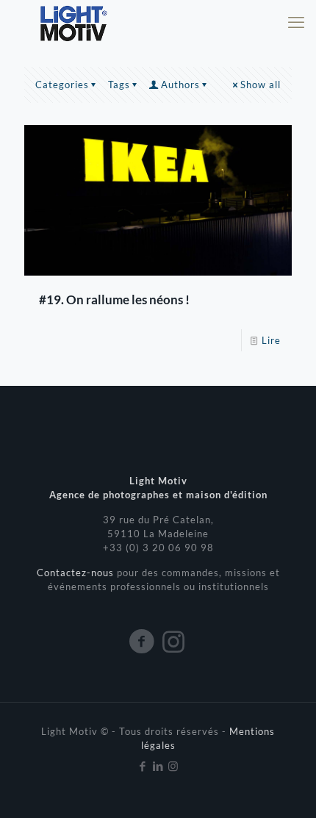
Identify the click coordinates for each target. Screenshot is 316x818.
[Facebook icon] (142, 765)
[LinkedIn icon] (158, 765)
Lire (271, 340)
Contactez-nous (77, 572)
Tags (119, 84)
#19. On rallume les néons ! (114, 299)
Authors (180, 84)
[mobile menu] (296, 22)
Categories (62, 84)
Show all (260, 84)
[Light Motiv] (72, 22)
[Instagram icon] (173, 765)
